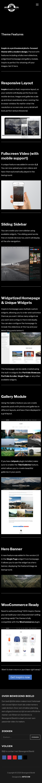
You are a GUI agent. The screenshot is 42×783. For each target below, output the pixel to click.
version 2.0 (34, 555)
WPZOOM (26, 777)
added (23, 164)
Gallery (13, 403)
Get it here (13, 66)
